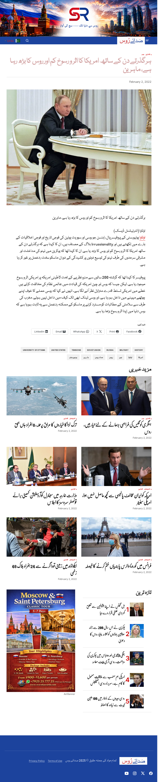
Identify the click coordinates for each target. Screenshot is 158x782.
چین (120, 357)
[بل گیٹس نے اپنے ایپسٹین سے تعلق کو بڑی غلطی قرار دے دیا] (137, 609)
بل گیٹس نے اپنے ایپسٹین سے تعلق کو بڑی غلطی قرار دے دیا (106, 609)
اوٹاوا (142, 238)
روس (143, 54)
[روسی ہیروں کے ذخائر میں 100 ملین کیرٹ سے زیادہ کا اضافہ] (137, 701)
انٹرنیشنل (72, 419)
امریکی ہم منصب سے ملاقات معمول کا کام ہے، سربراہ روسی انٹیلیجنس (106, 680)
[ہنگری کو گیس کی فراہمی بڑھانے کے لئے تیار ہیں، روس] (116, 396)
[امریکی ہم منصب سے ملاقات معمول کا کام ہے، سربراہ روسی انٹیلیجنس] (137, 680)
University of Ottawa (34, 350)
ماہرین (86, 357)
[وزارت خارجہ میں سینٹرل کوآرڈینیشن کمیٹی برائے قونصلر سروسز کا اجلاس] (42, 466)
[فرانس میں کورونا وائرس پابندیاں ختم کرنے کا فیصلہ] (116, 537)
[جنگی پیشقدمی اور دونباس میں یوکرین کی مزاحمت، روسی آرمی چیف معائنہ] (137, 658)
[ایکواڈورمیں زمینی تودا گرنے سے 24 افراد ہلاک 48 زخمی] (42, 537)
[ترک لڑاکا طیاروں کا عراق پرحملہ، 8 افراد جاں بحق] (42, 396)
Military (124, 350)
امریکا (140, 357)
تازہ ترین (148, 54)
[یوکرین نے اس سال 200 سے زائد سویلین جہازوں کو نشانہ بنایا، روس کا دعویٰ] (137, 631)
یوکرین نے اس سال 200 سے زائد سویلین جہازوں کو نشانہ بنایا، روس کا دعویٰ (107, 634)
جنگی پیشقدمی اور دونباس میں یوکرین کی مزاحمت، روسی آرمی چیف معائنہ (106, 658)
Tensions (76, 350)
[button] (147, 40)
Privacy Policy (37, 760)
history (139, 350)
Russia (110, 350)
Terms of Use (55, 760)
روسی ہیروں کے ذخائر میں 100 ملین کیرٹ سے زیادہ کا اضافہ (106, 701)
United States (58, 350)
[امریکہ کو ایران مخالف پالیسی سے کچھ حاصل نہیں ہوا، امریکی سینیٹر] (116, 466)
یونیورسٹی (73, 357)
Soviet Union (93, 350)
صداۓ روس (99, 357)
